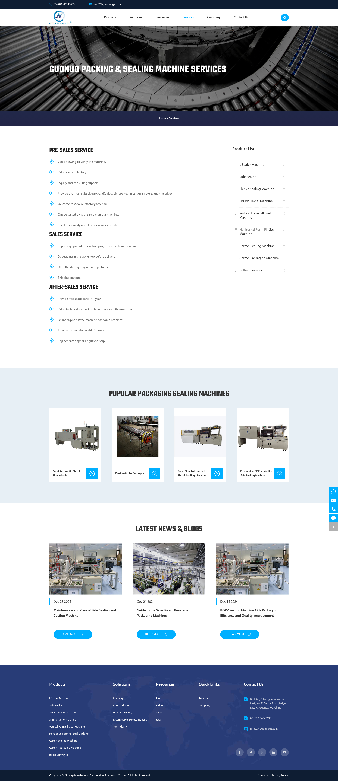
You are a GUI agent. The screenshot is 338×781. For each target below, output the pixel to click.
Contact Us (241, 17)
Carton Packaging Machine (259, 258)
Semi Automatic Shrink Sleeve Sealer (66, 473)
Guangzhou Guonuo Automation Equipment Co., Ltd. (96, 775)
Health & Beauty (122, 712)
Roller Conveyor (251, 270)
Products (110, 17)
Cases (159, 712)
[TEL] (333, 509)
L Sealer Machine (251, 165)
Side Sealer (247, 177)
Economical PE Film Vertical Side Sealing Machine (256, 473)
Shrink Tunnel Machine (256, 201)
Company (213, 17)
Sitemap (263, 775)
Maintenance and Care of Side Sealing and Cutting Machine (85, 613)
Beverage (118, 698)
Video (159, 705)
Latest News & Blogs (169, 529)
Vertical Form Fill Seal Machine (255, 215)
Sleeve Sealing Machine (256, 189)
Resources (162, 17)
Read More (70, 634)
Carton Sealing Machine (257, 246)
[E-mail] (333, 500)
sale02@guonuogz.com (107, 4)
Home (162, 118)
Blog (158, 698)
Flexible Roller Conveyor (129, 473)
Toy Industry (120, 726)
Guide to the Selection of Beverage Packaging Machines (162, 613)
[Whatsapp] (333, 491)
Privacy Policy (279, 775)
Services (188, 17)
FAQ (158, 719)
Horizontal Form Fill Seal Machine (257, 232)
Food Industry (121, 705)
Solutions (135, 17)
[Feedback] (333, 518)
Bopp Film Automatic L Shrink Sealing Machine (192, 473)
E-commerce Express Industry (130, 719)
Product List (243, 149)
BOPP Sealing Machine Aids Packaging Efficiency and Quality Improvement (248, 613)
